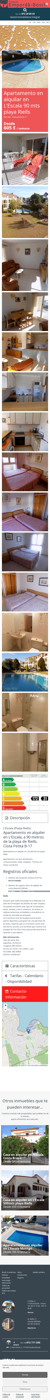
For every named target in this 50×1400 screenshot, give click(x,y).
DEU (47, 22)
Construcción (22, 1275)
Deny (25, 1382)
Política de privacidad (20, 1395)
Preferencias (25, 1389)
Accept (25, 1375)
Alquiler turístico (39, 1272)
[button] (28, 1031)
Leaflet (22, 1065)
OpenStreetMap (33, 1065)
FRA (43, 22)
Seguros (20, 1278)
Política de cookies (6, 1395)
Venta (19, 1272)
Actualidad (6, 1278)
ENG (39, 22)
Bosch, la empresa (9, 1272)
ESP (34, 22)
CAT (29, 22)
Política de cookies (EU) (9, 1292)
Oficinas (5, 1275)
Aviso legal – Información (35, 1395)
